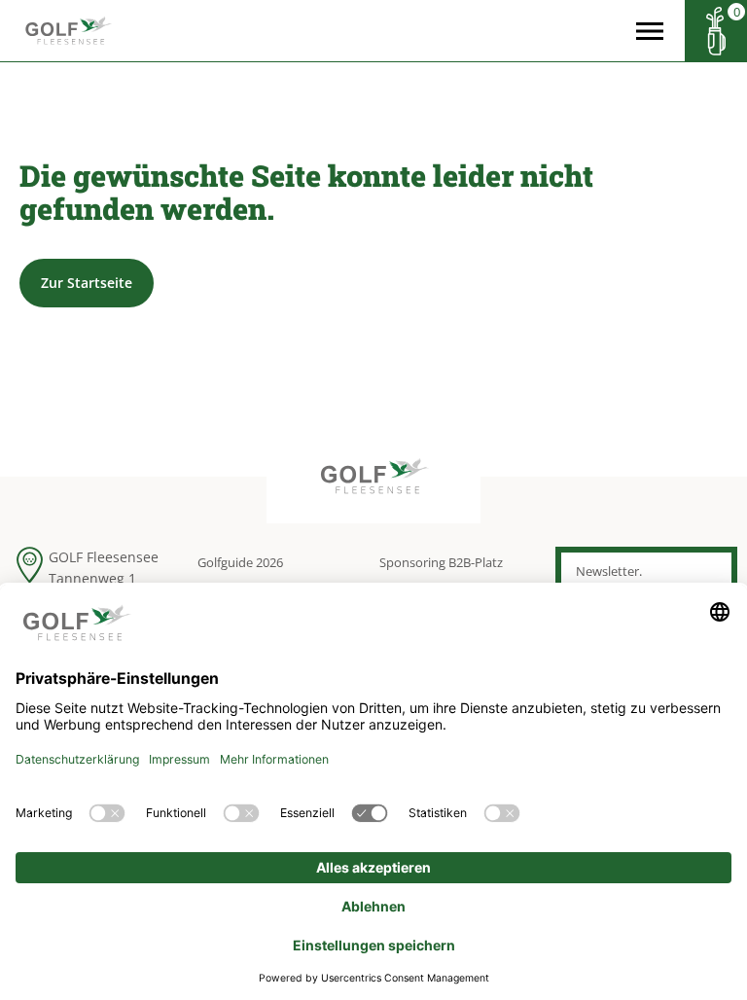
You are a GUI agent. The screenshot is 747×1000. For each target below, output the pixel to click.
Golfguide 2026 (240, 562)
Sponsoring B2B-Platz (441, 562)
